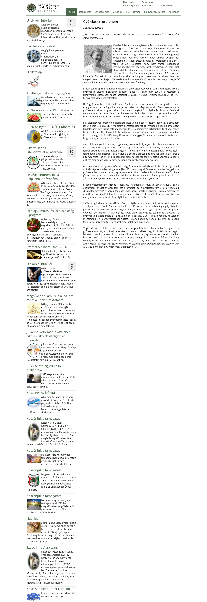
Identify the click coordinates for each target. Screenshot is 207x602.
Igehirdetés (85, 11)
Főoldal (71, 11)
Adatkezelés (167, 5)
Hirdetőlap (128, 2)
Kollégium (174, 11)
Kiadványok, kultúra (154, 11)
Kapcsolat (147, 5)
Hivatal (137, 11)
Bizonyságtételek (131, 5)
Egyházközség (102, 11)
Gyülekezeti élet (121, 11)
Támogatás (147, 2)
